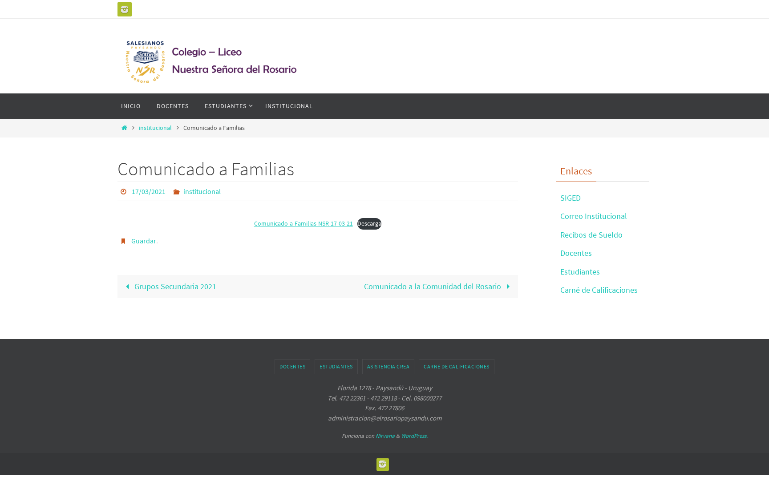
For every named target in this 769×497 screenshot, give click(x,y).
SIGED (570, 198)
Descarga (369, 223)
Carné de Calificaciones (599, 290)
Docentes (576, 253)
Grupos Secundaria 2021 (174, 286)
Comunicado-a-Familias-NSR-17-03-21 (303, 223)
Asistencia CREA (388, 366)
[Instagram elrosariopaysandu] (124, 9)
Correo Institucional (593, 216)
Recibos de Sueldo (591, 235)
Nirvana (385, 436)
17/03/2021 (149, 191)
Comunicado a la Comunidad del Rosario (433, 286)
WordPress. (414, 436)
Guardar (143, 240)
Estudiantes (580, 272)
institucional (155, 128)
